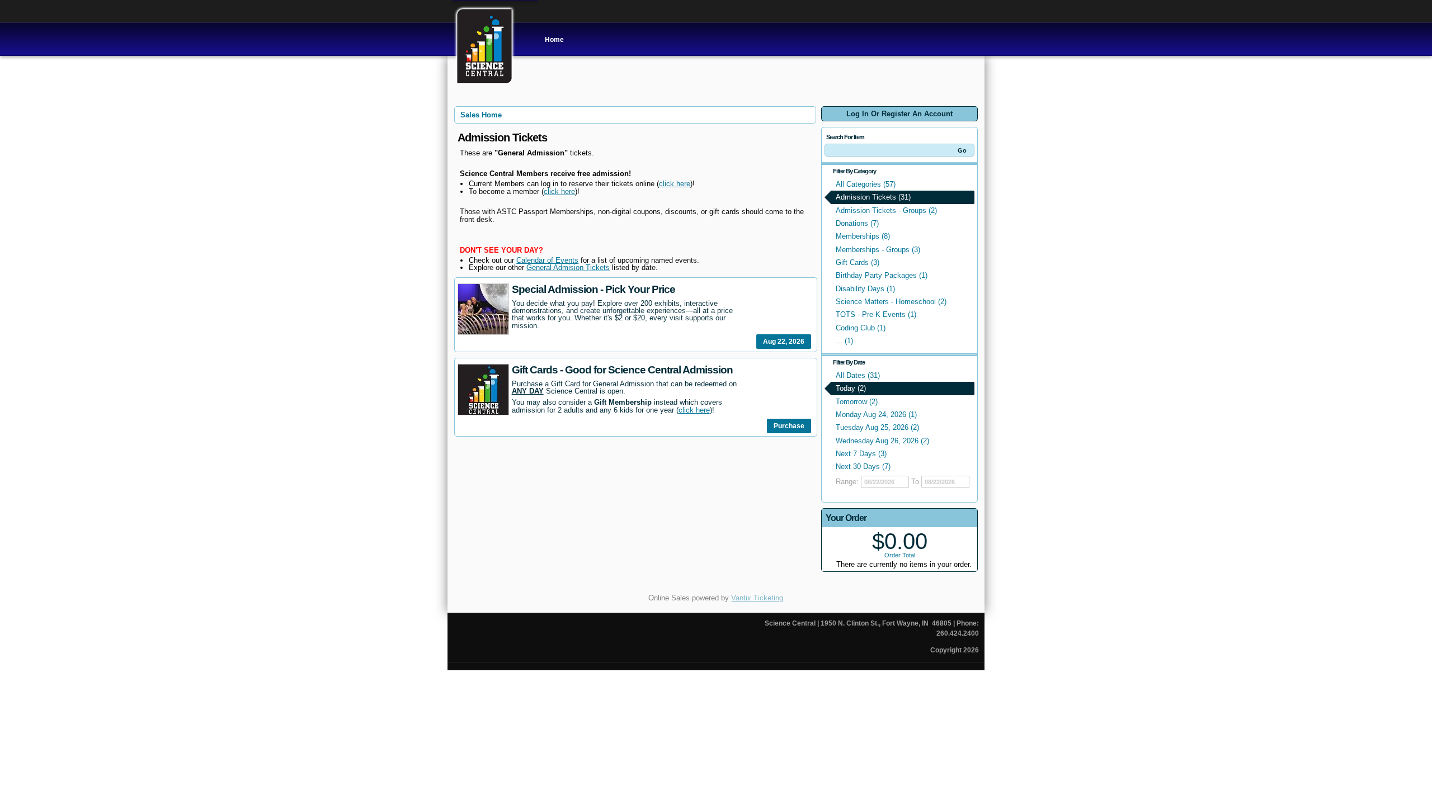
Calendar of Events (547, 260)
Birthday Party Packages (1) (881, 275)
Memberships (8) (863, 236)
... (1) (844, 341)
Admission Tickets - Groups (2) (886, 210)
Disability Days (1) (865, 289)
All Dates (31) (858, 375)
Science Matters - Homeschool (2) (891, 301)
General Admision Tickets (568, 267)
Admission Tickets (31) (873, 197)
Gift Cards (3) (857, 262)
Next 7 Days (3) (861, 453)
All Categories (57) (866, 184)
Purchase (789, 426)
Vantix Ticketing (757, 598)
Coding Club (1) (860, 328)
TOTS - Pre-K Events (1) (876, 314)
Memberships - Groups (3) (878, 249)
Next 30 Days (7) (863, 466)
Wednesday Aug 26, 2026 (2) (882, 441)
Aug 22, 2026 (783, 341)
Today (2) (851, 388)
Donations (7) (857, 223)
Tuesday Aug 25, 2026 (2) (877, 427)
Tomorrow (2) (857, 401)
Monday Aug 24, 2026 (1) (876, 414)
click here (674, 183)
